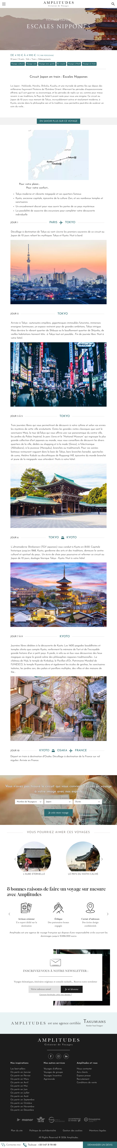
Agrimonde (49, 1079)
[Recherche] (113, 4)
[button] (39, 1145)
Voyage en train (89, 64)
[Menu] (4, 4)
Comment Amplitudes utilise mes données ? (55, 995)
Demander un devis (99, 1145)
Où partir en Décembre (22, 1110)
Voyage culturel (17, 64)
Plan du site (17, 1131)
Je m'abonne (71, 989)
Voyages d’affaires (53, 1069)
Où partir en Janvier (20, 1072)
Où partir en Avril (19, 1082)
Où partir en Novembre (22, 1106)
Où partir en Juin (19, 1089)
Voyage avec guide (47, 64)
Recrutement (83, 1079)
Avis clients (82, 1072)
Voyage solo (31, 64)
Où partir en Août (19, 1096)
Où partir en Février (20, 1076)
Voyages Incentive (53, 1076)
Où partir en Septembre (22, 1100)
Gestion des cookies (72, 1131)
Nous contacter (84, 1069)
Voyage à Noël (74, 64)
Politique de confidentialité (42, 1131)
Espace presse (84, 1076)
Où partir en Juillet (19, 1093)
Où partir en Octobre (21, 1103)
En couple (61, 64)
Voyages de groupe (53, 1072)
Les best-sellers (17, 1069)
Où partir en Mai (19, 1086)
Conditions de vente (87, 1082)
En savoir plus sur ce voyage (58, 121)
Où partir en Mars (19, 1079)
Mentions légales (97, 1131)
